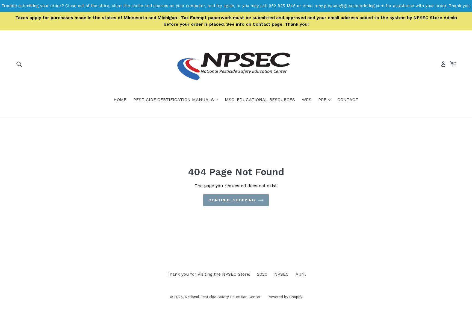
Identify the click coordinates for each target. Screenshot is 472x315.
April (301, 274)
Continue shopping (231, 200)
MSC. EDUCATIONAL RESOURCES (260, 99)
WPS (306, 99)
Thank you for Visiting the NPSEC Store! (208, 274)
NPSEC (281, 274)
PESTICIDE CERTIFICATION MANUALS (177, 99)
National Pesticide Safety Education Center (223, 297)
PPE (325, 99)
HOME (120, 99)
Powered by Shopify (284, 297)
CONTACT (347, 99)
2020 (262, 274)
